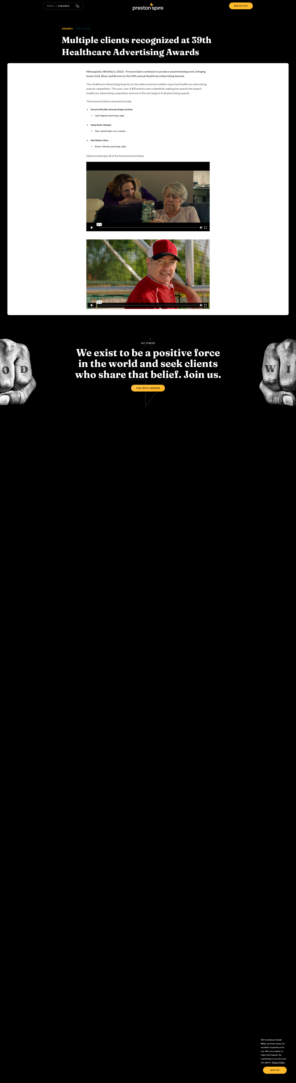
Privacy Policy (278, 1062)
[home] (148, 6)
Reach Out (241, 5)
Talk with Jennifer (148, 388)
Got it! (275, 1070)
